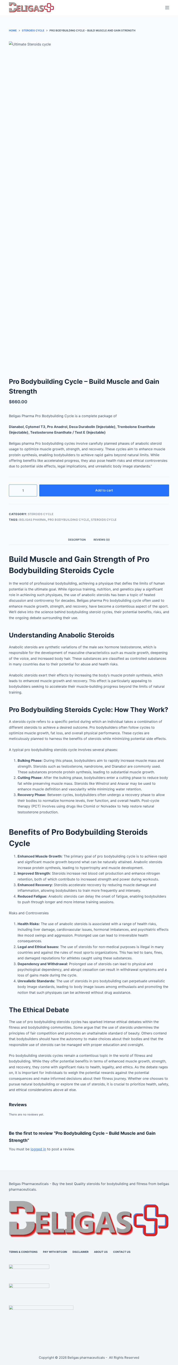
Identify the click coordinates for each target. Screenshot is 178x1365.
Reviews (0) (102, 539)
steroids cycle (104, 519)
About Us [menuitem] (101, 1251)
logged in (38, 1149)
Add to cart (104, 490)
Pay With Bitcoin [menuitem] (55, 1251)
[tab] (77, 540)
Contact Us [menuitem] (121, 1251)
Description (77, 539)
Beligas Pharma (32, 519)
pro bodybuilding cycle (68, 519)
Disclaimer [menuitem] (81, 1251)
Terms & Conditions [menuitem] (23, 1251)
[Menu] (167, 8)
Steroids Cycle (41, 514)
